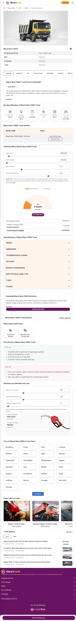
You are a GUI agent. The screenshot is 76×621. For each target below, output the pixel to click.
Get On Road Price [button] (38, 618)
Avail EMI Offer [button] (38, 214)
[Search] (72, 2)
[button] (69, 532)
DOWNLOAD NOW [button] (38, 309)
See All (68, 532)
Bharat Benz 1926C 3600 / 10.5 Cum (18, 136)
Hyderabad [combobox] (11, 87)
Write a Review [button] (65, 318)
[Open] (3, 2)
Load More (38, 494)
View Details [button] (55, 139)
